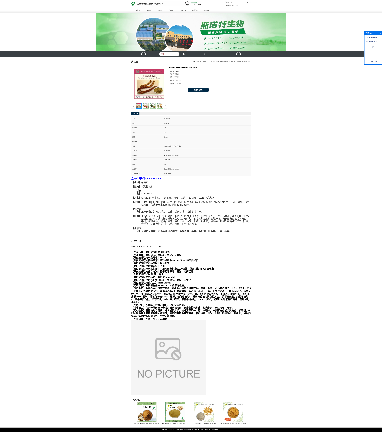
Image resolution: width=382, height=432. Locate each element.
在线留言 (206, 10)
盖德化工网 (207, 429)
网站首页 (205, 61)
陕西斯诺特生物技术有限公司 (185, 429)
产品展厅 (171, 10)
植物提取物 (220, 61)
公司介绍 (148, 10)
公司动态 (160, 10)
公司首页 (137, 10)
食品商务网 (215, 429)
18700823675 (235, 5)
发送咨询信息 (198, 90)
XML (195, 429)
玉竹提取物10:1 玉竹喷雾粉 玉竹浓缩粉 (204, 423)
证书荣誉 (183, 10)
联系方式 (195, 10)
